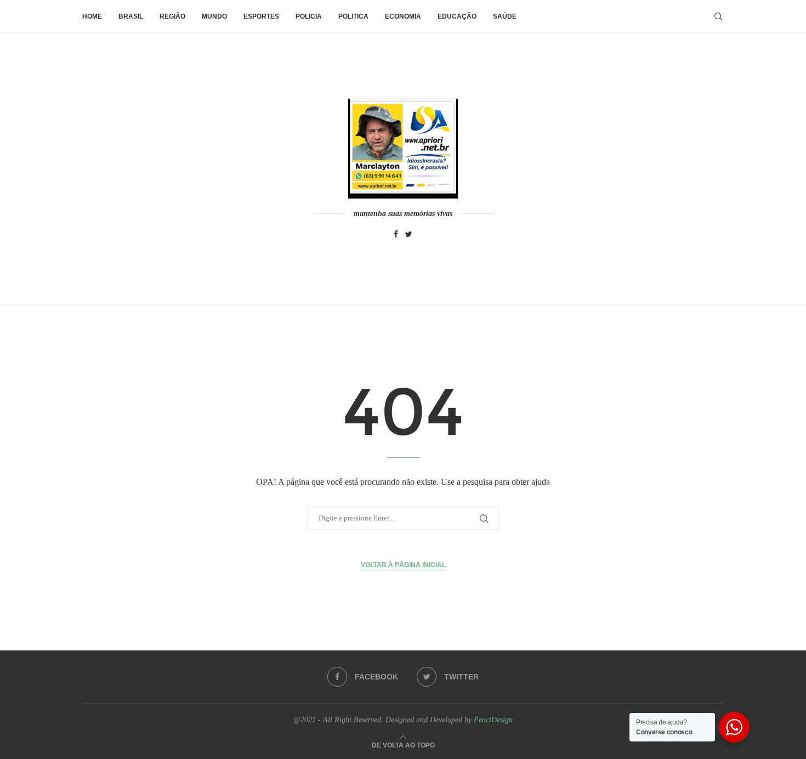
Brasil (130, 16)
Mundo (214, 16)
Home (92, 16)
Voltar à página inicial (403, 565)
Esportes (261, 16)
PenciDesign (493, 720)
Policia (309, 16)
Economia (403, 16)
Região (172, 16)
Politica (353, 16)
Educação (457, 16)
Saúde (504, 16)
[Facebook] (396, 234)
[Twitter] (408, 234)
